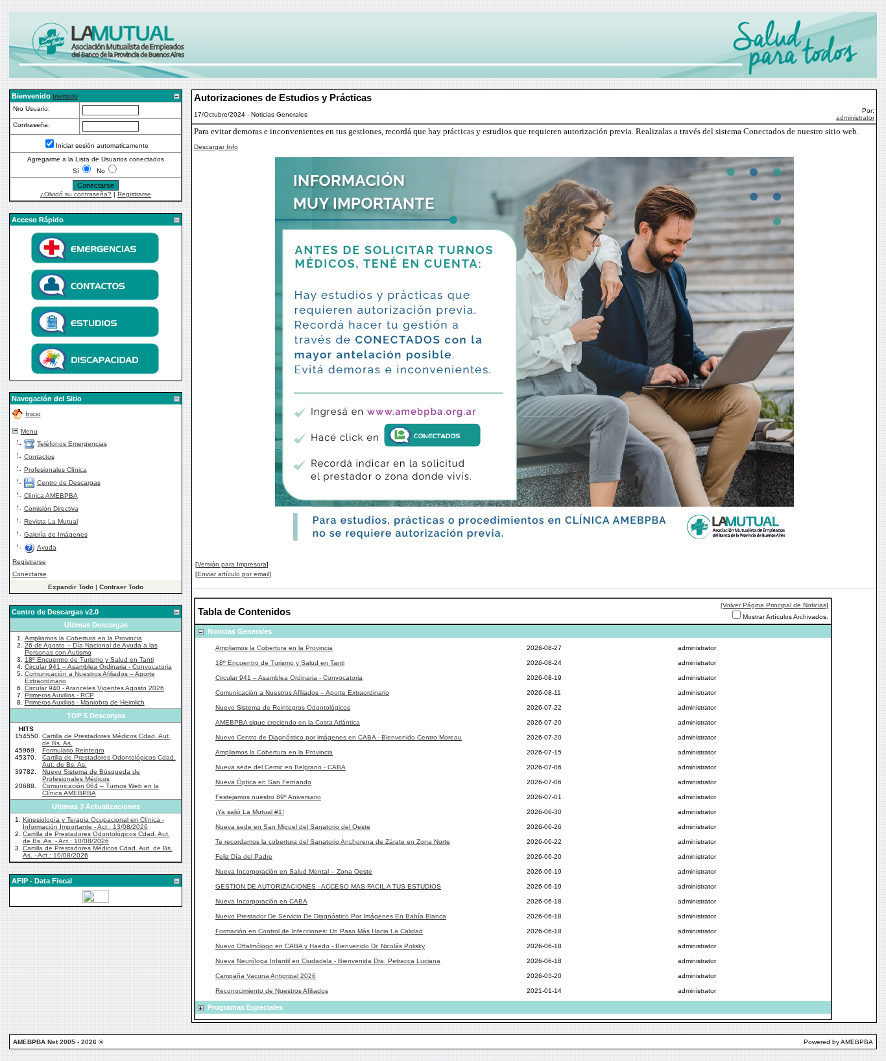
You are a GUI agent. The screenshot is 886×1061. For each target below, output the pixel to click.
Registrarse (134, 194)
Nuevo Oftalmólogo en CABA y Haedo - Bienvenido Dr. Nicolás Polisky (320, 946)
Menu (29, 431)
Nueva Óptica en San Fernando (263, 782)
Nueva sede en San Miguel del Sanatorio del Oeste (292, 826)
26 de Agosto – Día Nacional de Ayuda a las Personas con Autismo (91, 649)
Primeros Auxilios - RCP (59, 695)
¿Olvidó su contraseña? (76, 194)
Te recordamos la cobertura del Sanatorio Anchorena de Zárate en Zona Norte (332, 841)
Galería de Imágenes (56, 534)
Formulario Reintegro (73, 750)
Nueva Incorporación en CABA (261, 901)
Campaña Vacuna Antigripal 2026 (265, 975)
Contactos (39, 456)
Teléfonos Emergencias (72, 443)
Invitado (65, 96)
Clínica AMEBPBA (51, 495)
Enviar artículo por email (233, 573)
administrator (855, 117)
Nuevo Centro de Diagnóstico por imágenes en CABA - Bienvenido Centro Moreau (338, 737)
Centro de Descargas (69, 482)
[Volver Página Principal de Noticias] (774, 605)
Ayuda (46, 547)
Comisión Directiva (51, 508)
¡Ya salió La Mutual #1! (249, 811)
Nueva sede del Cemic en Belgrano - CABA (280, 767)
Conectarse (29, 573)
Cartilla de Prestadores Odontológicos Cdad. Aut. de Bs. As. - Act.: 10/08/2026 (96, 837)
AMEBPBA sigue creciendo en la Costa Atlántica (287, 722)
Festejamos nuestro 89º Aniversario (268, 796)
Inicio (33, 413)
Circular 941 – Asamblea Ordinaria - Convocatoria (98, 666)
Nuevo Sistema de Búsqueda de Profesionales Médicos (91, 775)
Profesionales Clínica (55, 469)
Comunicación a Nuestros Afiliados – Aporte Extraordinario (302, 692)
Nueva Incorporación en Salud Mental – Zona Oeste (293, 871)
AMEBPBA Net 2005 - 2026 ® (58, 1041)
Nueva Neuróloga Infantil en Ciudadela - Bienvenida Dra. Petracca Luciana (327, 960)
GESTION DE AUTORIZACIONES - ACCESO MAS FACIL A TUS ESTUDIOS (328, 886)
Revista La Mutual (51, 521)
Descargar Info (216, 146)
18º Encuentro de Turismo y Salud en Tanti (89, 659)
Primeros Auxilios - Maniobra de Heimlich (85, 702)
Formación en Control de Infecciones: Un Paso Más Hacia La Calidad (319, 931)
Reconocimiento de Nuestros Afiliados (271, 990)
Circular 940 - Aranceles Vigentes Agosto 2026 (94, 688)
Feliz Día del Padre (243, 856)
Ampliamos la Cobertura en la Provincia (83, 638)
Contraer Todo (121, 586)
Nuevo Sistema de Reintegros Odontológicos (282, 707)
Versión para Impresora (232, 564)
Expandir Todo (70, 586)
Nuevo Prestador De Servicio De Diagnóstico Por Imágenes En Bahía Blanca (330, 916)
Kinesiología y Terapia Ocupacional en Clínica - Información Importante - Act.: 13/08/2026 (93, 823)
